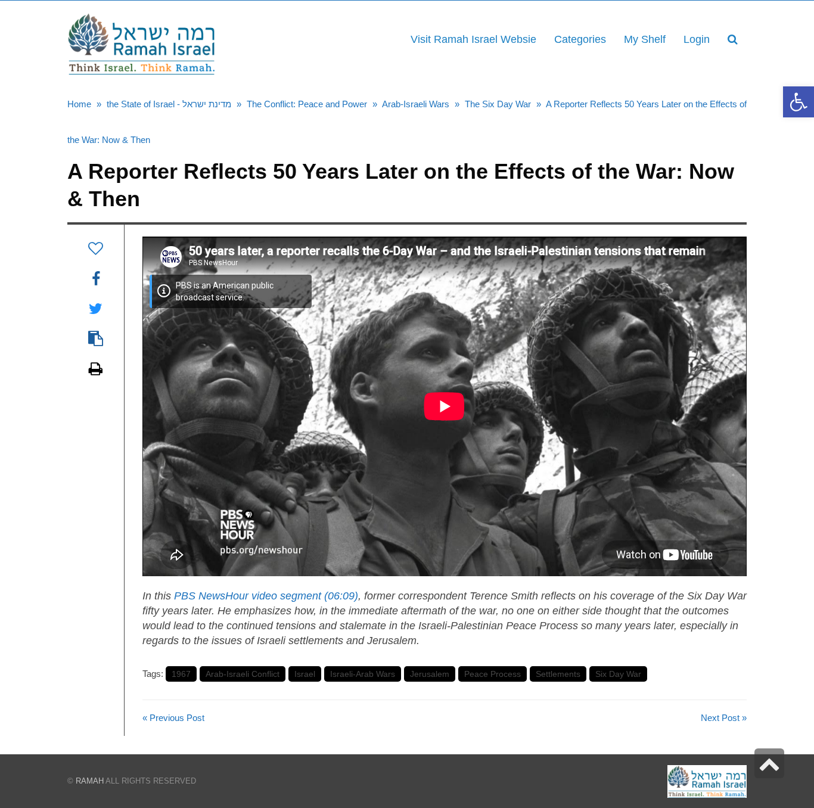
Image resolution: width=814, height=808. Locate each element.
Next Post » (724, 718)
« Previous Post (173, 718)
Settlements (558, 674)
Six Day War (618, 674)
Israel (304, 674)
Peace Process (492, 674)
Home (79, 104)
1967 (181, 674)
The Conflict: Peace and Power (307, 104)
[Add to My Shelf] (95, 248)
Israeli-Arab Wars (362, 674)
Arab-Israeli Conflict (242, 674)
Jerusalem (429, 674)
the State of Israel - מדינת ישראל (169, 104)
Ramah (90, 780)
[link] (645, 39)
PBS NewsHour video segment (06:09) (266, 596)
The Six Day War (498, 104)
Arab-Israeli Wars (415, 104)
